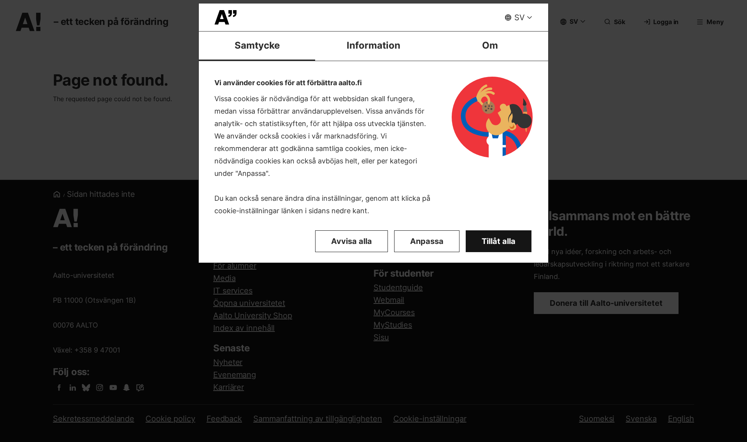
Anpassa (427, 241)
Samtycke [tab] (257, 45)
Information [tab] (373, 45)
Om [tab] (490, 45)
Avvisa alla (351, 241)
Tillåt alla (499, 241)
